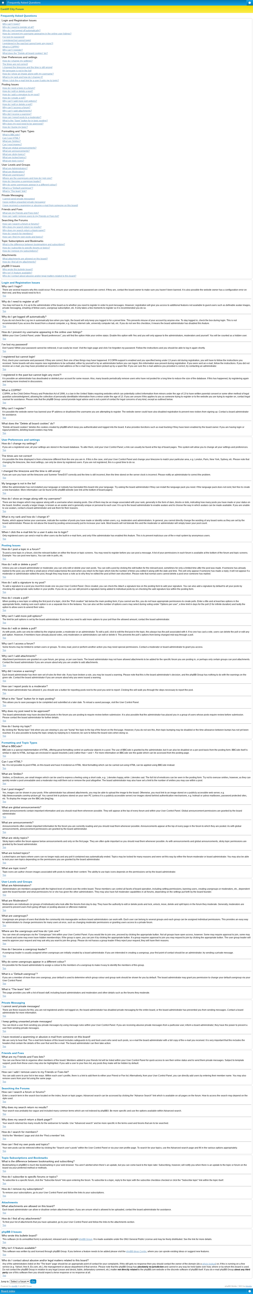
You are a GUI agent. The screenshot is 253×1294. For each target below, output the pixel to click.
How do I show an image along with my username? (28, 74)
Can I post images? (12, 144)
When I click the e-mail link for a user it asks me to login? (30, 80)
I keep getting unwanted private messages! (23, 202)
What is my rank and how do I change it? (22, 77)
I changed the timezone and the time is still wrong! (27, 67)
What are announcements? (16, 151)
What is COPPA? (10, 47)
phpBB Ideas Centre (136, 1251)
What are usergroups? (13, 175)
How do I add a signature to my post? (21, 94)
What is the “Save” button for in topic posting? (25, 120)
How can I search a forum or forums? (20, 224)
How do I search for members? (17, 233)
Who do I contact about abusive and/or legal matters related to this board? (39, 276)
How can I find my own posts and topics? (22, 237)
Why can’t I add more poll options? (19, 101)
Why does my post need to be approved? (23, 124)
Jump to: (5, 1281)
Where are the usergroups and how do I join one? (27, 178)
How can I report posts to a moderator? (21, 117)
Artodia (249, 1286)
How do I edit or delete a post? (17, 91)
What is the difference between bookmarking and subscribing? (33, 244)
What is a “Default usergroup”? (17, 188)
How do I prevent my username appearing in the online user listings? (36, 33)
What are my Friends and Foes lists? (20, 213)
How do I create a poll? (14, 98)
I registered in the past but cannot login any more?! (27, 43)
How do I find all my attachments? (19, 262)
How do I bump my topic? (15, 127)
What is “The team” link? (14, 191)
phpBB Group (85, 1239)
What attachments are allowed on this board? (25, 258)
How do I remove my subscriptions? (20, 251)
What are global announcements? (19, 148)
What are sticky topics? (13, 154)
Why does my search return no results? (21, 227)
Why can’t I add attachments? (17, 111)
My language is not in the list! (16, 70)
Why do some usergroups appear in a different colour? (29, 184)
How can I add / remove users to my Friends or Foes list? (30, 216)
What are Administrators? (15, 168)
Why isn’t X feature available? (17, 272)
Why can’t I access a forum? (16, 107)
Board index (8, 1291)
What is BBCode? (11, 134)
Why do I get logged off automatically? (21, 30)
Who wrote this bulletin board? (17, 269)
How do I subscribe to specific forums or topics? (26, 248)
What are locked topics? (14, 157)
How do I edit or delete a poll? (17, 104)
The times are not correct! (15, 64)
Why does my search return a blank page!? (23, 230)
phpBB (14, 1286)
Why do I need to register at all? (18, 27)
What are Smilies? (11, 141)
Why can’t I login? (11, 24)
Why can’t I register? (12, 50)
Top (4, 296)
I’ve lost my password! (13, 37)
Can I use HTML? (11, 138)
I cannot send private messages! (18, 198)
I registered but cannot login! (16, 40)
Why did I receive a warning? (16, 114)
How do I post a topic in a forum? (18, 88)
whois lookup (209, 1264)
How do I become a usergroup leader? (21, 181)
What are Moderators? (13, 171)
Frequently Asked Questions (24, 2)
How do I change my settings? (17, 61)
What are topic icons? (13, 161)
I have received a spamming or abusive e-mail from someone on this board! (40, 205)
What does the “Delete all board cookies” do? (25, 53)
